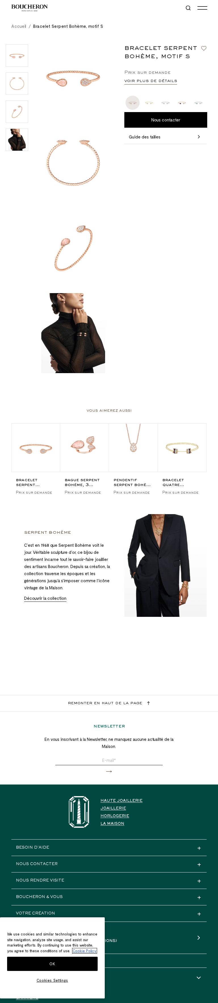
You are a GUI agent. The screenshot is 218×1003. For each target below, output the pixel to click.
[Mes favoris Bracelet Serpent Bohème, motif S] (204, 48)
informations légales (43, 978)
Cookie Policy (85, 951)
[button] (109, 771)
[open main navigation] (202, 8)
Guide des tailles (144, 136)
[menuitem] (188, 8)
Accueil (18, 26)
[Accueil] (79, 812)
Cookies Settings (52, 980)
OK (52, 964)
